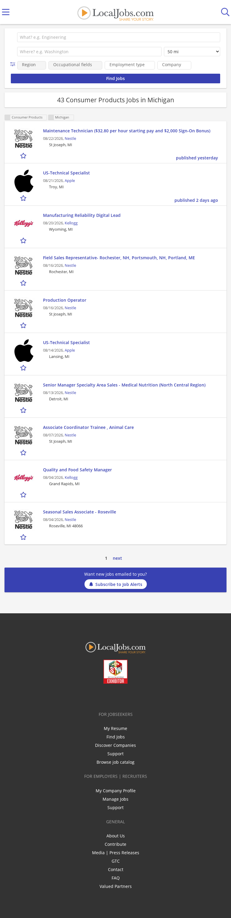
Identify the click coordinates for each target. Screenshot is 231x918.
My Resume (115, 728)
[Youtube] (121, 696)
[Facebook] (92, 696)
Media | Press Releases (115, 852)
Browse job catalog (115, 762)
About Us (115, 836)
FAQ (116, 878)
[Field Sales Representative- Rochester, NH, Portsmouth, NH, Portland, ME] (24, 265)
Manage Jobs (115, 799)
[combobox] (118, 37)
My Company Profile (116, 790)
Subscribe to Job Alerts (118, 584)
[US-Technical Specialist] (24, 181)
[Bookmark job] (24, 155)
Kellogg (71, 223)
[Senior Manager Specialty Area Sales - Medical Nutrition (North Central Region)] (24, 393)
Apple (70, 180)
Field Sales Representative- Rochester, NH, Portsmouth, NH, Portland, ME (119, 257)
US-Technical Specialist (66, 173)
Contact (115, 869)
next (117, 558)
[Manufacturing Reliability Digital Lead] (24, 223)
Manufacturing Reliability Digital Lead (82, 215)
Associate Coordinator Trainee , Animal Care (88, 427)
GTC (116, 861)
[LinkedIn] (111, 696)
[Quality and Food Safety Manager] (24, 478)
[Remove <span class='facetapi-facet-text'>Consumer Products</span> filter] (7, 117)
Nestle (70, 138)
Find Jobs (115, 737)
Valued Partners (116, 886)
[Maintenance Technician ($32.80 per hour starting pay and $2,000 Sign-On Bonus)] (24, 139)
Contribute (115, 844)
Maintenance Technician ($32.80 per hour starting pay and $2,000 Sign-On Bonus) (126, 131)
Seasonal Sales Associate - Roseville (79, 512)
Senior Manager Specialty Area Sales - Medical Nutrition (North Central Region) (124, 385)
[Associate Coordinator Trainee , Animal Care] (24, 435)
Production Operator (64, 300)
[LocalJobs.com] (115, 12)
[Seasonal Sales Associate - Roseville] (24, 520)
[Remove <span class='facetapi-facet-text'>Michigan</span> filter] (51, 117)
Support (115, 753)
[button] (14, 64)
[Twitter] (101, 696)
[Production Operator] (24, 308)
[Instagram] (131, 696)
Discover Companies (115, 745)
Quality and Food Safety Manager (77, 470)
